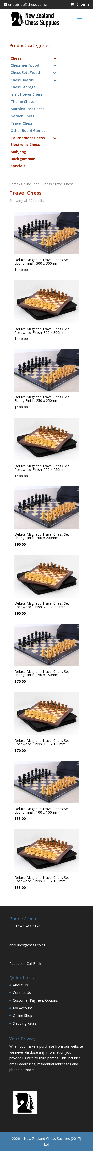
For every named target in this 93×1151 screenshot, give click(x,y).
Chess (47, 184)
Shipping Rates (24, 1023)
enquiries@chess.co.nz (27, 945)
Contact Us (22, 992)
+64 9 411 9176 (27, 926)
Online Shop (30, 184)
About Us (20, 985)
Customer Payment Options (35, 1000)
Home (13, 184)
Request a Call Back (25, 963)
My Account (22, 1008)
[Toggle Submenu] (54, 58)
